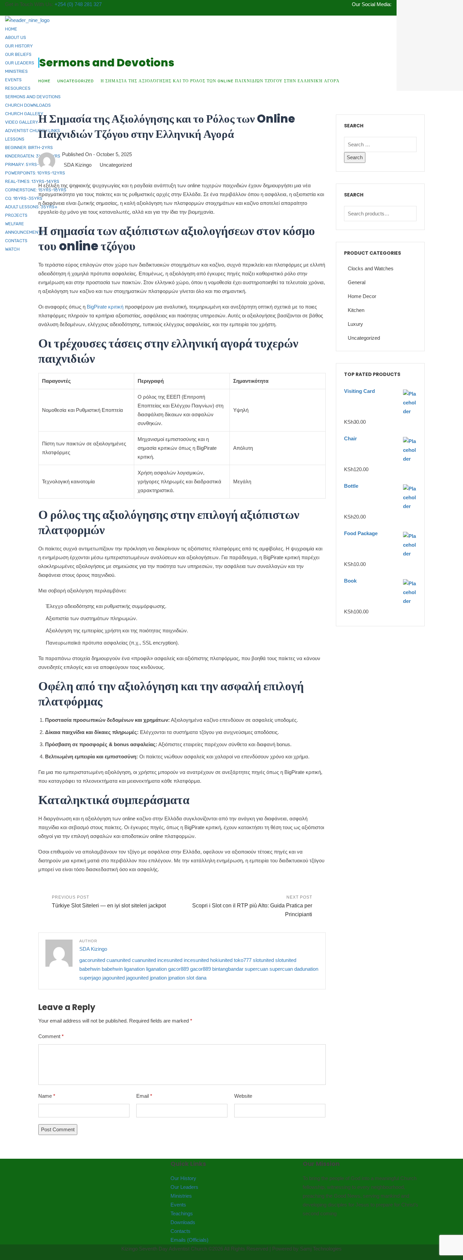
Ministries (16, 71)
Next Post (252, 906)
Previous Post (109, 901)
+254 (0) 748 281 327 (78, 4)
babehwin (89, 969)
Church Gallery (24, 113)
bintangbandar (227, 969)
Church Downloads (28, 105)
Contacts (16, 240)
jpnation (158, 978)
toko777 (242, 960)
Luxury (355, 324)
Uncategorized (75, 81)
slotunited (263, 960)
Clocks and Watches (371, 268)
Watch (12, 249)
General (356, 282)
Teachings (181, 1213)
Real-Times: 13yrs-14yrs (32, 181)
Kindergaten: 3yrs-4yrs (32, 156)
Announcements (24, 232)
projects (16, 215)
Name (46, 1096)
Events (13, 79)
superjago (90, 978)
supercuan (256, 969)
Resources (18, 88)
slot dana (196, 978)
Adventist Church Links (32, 130)
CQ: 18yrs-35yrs (23, 198)
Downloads (182, 1222)
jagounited (113, 978)
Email (144, 1096)
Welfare (14, 223)
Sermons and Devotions (33, 96)
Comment (51, 1036)
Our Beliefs (18, 54)
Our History (19, 45)
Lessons (14, 139)
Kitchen (356, 310)
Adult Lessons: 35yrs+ (31, 206)
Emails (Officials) (189, 1240)
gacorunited (92, 960)
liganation (134, 969)
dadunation (306, 969)
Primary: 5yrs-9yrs (27, 164)
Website (243, 1096)
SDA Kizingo (78, 165)
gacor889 (178, 969)
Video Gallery (21, 122)
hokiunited (221, 960)
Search (410, 213)
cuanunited (118, 960)
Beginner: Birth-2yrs (29, 147)
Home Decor (362, 296)
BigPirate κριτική (105, 307)
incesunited (169, 960)
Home (11, 28)
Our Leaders (19, 62)
